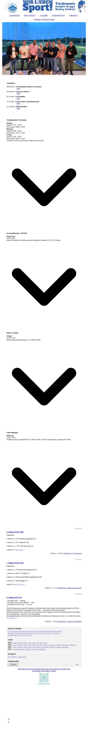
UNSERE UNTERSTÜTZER (44, 19)
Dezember (73, 645)
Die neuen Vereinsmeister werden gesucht (20, 633)
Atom (77, 664)
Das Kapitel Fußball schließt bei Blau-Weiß (48, 631)
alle (9, 657)
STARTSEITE (15, 15)
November (65, 645)
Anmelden (13, 664)
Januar (15, 643)
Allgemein (14, 657)
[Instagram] (8, 719)
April (29, 643)
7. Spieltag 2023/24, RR (15, 563)
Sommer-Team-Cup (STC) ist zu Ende (19, 635)
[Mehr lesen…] (20, 550)
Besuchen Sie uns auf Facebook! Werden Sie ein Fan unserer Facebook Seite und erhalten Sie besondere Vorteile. (44, 670)
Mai (34, 643)
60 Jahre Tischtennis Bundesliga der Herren (21, 631)
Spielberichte (67, 553)
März (25, 643)
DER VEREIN (29, 15)
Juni (37, 643)
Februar (20, 643)
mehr (18, 89)
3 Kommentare (77, 553)
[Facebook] (8, 722)
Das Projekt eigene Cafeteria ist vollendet (46, 633)
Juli (41, 643)
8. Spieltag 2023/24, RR (15, 532)
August (45, 643)
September (52, 645)
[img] (44, 6)
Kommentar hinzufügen (74, 588)
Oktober (58, 645)
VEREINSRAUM (58, 15)
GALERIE (44, 15)
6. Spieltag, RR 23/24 (14, 597)
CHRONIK (73, 15)
